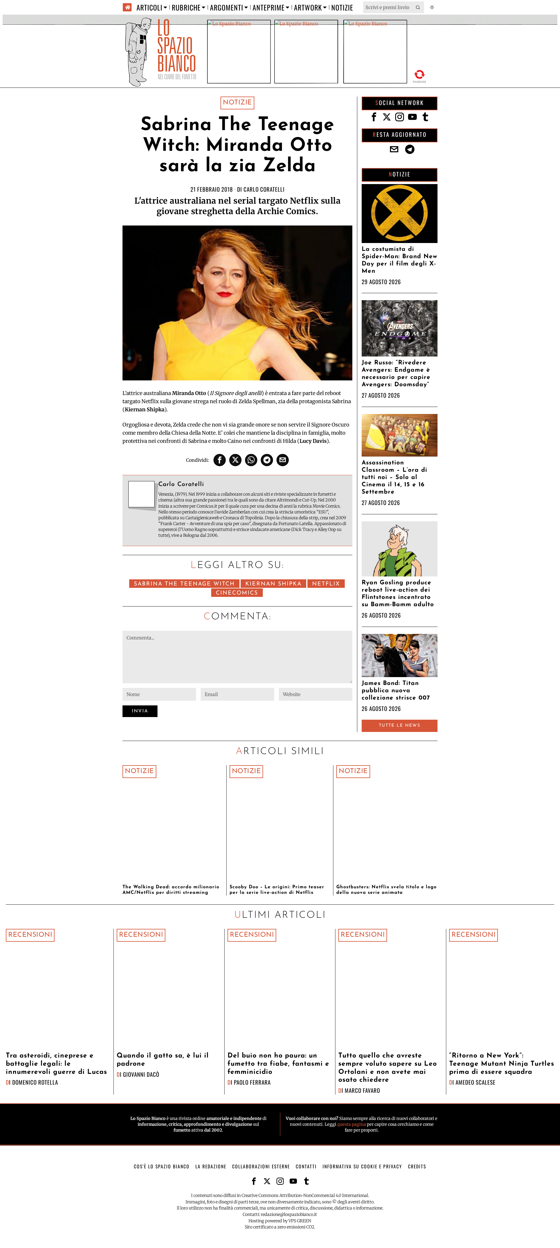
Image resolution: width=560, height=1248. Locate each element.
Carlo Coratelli (264, 189)
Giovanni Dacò (141, 1074)
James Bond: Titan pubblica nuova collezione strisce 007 (396, 690)
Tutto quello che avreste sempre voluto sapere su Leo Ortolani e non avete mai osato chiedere (387, 1068)
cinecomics (237, 593)
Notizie (237, 102)
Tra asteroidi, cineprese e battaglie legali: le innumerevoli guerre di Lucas (56, 1064)
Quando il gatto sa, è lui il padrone (163, 1060)
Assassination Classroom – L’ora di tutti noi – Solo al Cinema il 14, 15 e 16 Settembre (394, 477)
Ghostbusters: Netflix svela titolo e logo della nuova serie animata (386, 890)
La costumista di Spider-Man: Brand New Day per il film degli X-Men (399, 260)
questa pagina (351, 1124)
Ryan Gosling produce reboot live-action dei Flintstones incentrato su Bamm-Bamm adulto (398, 594)
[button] (418, 7)
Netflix (326, 584)
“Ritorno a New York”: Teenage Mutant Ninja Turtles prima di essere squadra (501, 1064)
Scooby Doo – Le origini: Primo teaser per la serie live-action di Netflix (277, 890)
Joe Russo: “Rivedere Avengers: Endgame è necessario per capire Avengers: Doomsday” (396, 374)
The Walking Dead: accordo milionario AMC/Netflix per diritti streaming (171, 890)
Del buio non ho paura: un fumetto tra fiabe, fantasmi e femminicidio (278, 1064)
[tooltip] (220, 460)
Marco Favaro (362, 1090)
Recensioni (30, 935)
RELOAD (419, 75)
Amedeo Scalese (476, 1082)
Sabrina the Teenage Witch (184, 584)
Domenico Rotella (35, 1082)
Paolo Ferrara (252, 1082)
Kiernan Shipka (273, 584)
